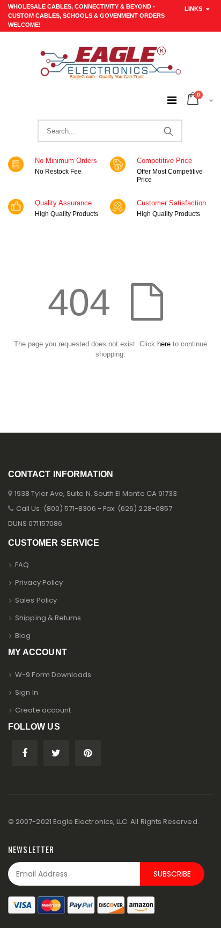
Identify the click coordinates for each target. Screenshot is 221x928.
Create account (43, 710)
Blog (23, 635)
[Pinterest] (88, 753)
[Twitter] (56, 753)
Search (168, 131)
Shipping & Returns (48, 618)
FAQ (22, 565)
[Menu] (171, 100)
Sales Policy (36, 600)
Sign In (26, 692)
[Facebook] (25, 753)
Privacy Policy (39, 582)
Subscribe (172, 873)
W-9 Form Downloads (53, 675)
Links (193, 8)
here (164, 344)
